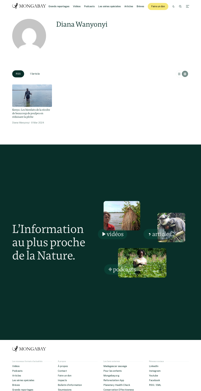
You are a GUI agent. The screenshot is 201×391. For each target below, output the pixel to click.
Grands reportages (58, 6)
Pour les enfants (112, 371)
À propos (63, 366)
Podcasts (89, 6)
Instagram (155, 371)
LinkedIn (153, 366)
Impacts (62, 380)
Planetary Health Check (116, 385)
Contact (62, 371)
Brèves (140, 6)
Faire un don (158, 6)
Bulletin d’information (70, 385)
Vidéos (77, 6)
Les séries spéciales (109, 6)
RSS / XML (155, 385)
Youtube (153, 375)
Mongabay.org (111, 375)
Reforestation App (113, 380)
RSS (18, 73)
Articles (128, 6)
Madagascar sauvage (115, 366)
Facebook (154, 380)
